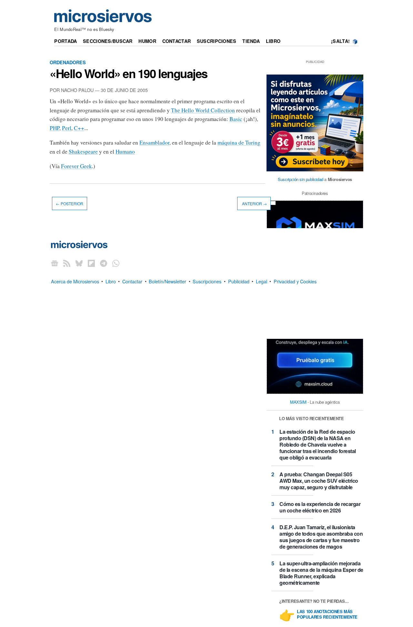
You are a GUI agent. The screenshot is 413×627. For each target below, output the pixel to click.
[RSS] (66, 263)
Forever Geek (76, 166)
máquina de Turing (238, 142)
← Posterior (69, 203)
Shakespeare (83, 151)
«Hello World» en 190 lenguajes (128, 73)
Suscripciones (217, 41)
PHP (54, 128)
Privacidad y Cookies (295, 281)
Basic (235, 119)
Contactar (176, 41)
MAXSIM (298, 402)
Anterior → (254, 203)
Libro (273, 41)
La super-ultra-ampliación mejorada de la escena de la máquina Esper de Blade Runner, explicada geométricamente (321, 573)
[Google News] (54, 263)
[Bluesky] (79, 263)
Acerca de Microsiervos (75, 281)
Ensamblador (154, 142)
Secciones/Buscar (108, 41)
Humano (125, 151)
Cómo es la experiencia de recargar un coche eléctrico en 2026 (319, 507)
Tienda (251, 41)
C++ (79, 128)
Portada (65, 41)
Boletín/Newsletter (167, 281)
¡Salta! (340, 41)
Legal (261, 281)
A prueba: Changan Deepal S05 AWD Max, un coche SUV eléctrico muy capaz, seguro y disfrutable (318, 480)
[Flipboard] (91, 263)
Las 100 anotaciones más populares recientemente (327, 614)
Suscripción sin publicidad (300, 179)
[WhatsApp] (115, 263)
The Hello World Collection (203, 110)
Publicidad (238, 281)
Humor (147, 41)
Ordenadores (68, 62)
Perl (66, 128)
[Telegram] (103, 263)
